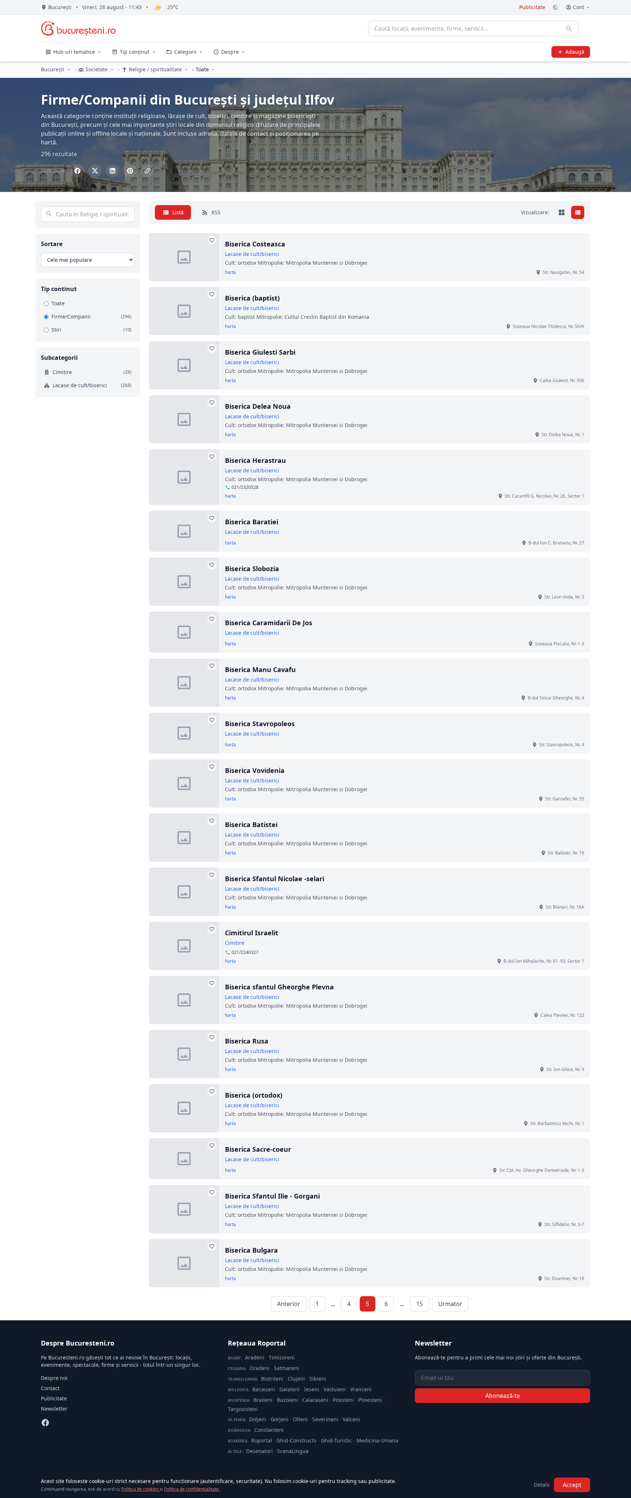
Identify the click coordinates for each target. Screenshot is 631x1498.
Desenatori (259, 1451)
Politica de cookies (140, 1489)
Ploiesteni (370, 1399)
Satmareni (286, 1368)
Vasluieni (335, 1389)
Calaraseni (315, 1399)
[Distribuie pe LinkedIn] (112, 170)
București (52, 69)
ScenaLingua (293, 1451)
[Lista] (577, 212)
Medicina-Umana (377, 1440)
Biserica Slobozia (252, 568)
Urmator (450, 1304)
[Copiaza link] (147, 170)
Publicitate (532, 7)
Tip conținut (134, 51)
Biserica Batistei (251, 824)
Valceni (351, 1419)
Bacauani (263, 1389)
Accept (572, 1485)
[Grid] (561, 212)
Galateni (289, 1389)
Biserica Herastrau (255, 460)
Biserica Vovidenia (254, 770)
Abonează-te (502, 1396)
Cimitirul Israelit (251, 932)
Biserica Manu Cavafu (260, 669)
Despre (230, 51)
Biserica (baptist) (252, 298)
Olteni (300, 1419)
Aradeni (254, 1357)
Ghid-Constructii (296, 1440)
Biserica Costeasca (255, 243)
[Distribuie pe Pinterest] (130, 170)
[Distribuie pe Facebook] (77, 170)
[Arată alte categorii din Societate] (112, 69)
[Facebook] (45, 1422)
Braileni (262, 1399)
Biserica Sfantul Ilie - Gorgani (272, 1196)
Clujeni (296, 1378)
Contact (50, 1388)
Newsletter (54, 1408)
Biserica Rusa (246, 1041)
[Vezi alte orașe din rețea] (68, 69)
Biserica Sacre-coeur (258, 1149)
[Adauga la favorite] (211, 240)
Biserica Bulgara (251, 1250)
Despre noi (54, 1377)
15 (419, 1304)
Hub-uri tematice (74, 51)
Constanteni (269, 1429)
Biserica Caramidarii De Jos (268, 622)
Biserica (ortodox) (253, 1095)
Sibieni (317, 1378)
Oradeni (259, 1368)
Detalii (542, 1484)
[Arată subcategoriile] (213, 69)
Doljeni (257, 1419)
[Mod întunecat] (555, 7)
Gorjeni (279, 1419)
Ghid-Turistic (336, 1440)
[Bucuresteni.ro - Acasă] (78, 28)
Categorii (185, 51)
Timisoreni (282, 1357)
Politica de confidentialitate (192, 1489)
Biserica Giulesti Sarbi (260, 352)
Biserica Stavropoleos (260, 723)
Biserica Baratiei (251, 521)
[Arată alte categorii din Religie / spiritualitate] (186, 69)
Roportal (261, 1440)
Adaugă (574, 51)
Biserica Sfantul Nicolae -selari (274, 878)
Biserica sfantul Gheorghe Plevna (279, 986)
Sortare (51, 244)
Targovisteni (243, 1408)
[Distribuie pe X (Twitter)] (95, 170)
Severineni (325, 1419)
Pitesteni (343, 1399)
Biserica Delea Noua (258, 406)
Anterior (288, 1304)
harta (230, 272)
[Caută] (568, 28)
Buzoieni (287, 1399)
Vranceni (361, 1389)
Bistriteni (272, 1378)
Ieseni (311, 1389)
